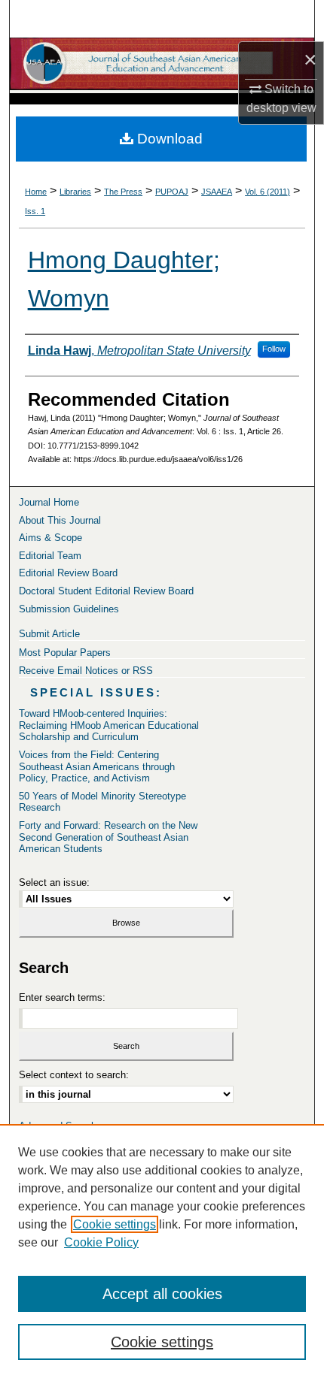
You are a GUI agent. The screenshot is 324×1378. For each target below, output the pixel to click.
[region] (162, 1251)
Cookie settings (114, 1224)
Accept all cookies (162, 1294)
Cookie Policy (101, 1242)
